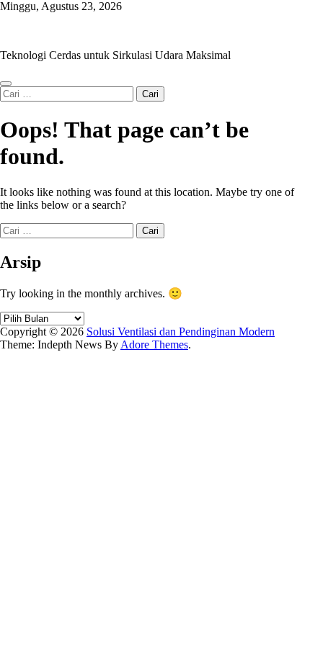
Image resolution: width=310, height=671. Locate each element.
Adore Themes (154, 344)
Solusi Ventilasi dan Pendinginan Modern (94, 30)
